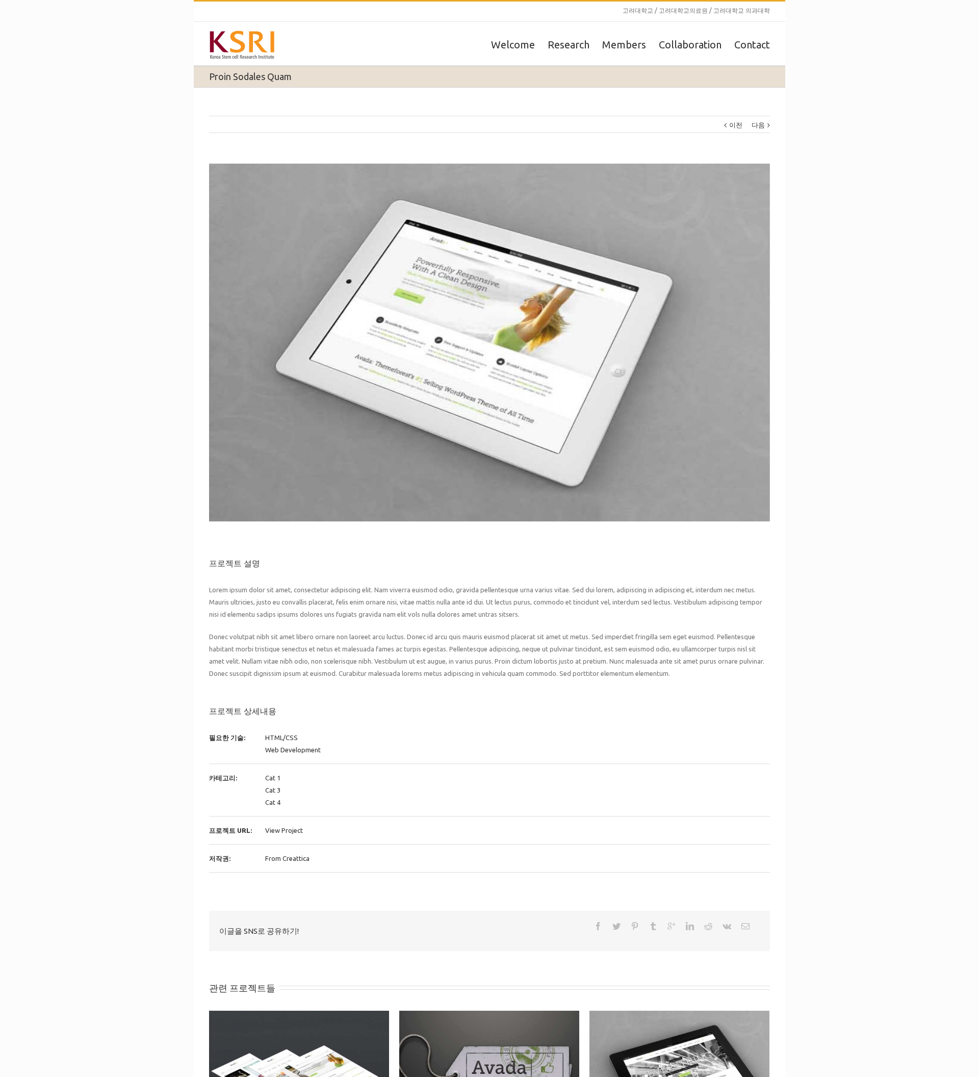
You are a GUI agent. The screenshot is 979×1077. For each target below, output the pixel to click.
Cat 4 (272, 802)
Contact (752, 44)
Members (624, 44)
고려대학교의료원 (683, 10)
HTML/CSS (281, 737)
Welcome (513, 44)
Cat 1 (272, 777)
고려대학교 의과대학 (741, 10)
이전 (735, 124)
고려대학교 (638, 10)
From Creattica (287, 858)
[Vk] (727, 926)
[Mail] (745, 926)
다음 (758, 124)
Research (568, 44)
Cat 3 (272, 790)
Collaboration (690, 44)
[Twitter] (616, 926)
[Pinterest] (635, 926)
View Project (284, 830)
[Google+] (671, 926)
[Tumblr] (653, 926)
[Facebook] (598, 926)
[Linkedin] (690, 926)
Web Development (293, 749)
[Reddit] (708, 926)
